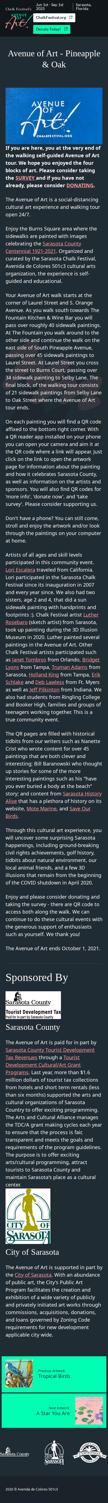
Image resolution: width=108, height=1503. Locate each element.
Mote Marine (41, 808)
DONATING (80, 185)
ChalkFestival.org (51, 17)
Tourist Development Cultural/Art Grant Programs (43, 1065)
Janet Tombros (29, 659)
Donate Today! (48, 29)
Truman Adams (70, 667)
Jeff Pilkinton (45, 689)
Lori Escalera (20, 569)
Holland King (44, 674)
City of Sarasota (33, 1274)
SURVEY (26, 177)
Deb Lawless (49, 682)
